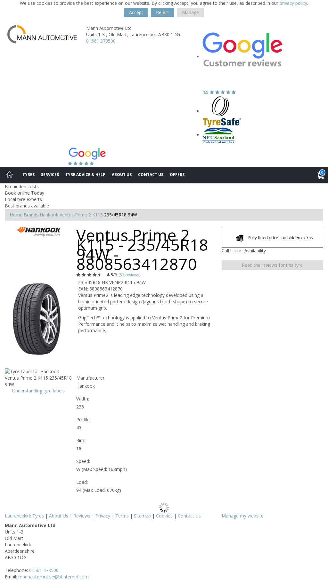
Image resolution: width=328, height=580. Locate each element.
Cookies (164, 516)
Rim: (80, 440)
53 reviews (129, 274)
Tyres (28, 174)
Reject (162, 12)
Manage (190, 12)
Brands (31, 215)
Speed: (83, 461)
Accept (136, 12)
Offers (177, 174)
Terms (122, 516)
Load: (82, 482)
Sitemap (142, 516)
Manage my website (243, 516)
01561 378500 (101, 41)
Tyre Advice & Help (85, 174)
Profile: (83, 419)
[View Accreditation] (222, 111)
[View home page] (42, 34)
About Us (122, 174)
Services (50, 174)
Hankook (49, 215)
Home (16, 215)
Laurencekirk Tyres (24, 516)
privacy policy (293, 3)
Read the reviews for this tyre (272, 265)
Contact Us (150, 174)
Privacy (102, 516)
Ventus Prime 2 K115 (81, 215)
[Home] (9, 175)
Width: (82, 399)
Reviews (81, 516)
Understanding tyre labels (38, 391)
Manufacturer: (90, 378)
